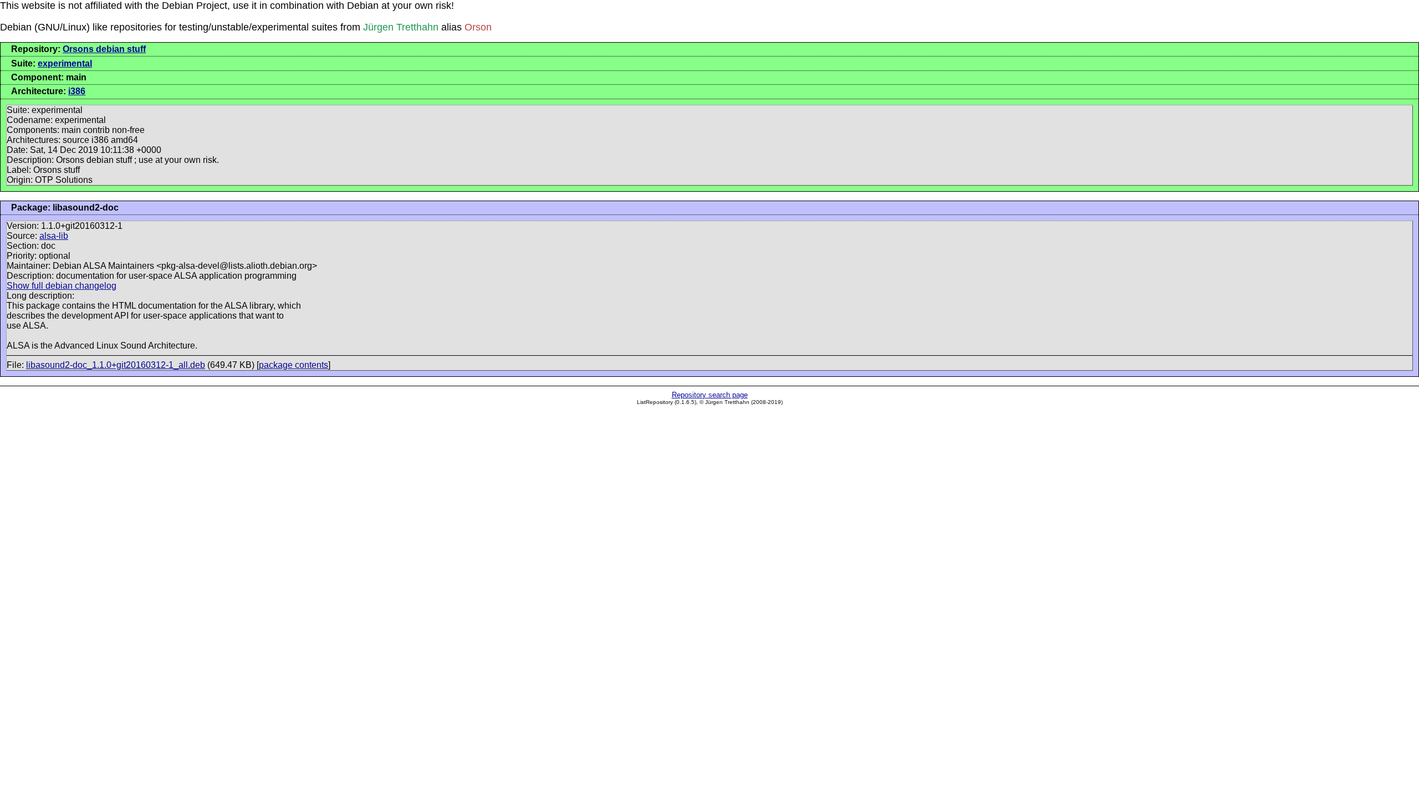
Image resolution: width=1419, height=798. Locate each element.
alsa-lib (53, 236)
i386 (76, 91)
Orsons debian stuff (104, 49)
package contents (293, 365)
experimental (65, 63)
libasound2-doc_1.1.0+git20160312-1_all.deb (115, 365)
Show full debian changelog (61, 285)
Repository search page (710, 395)
